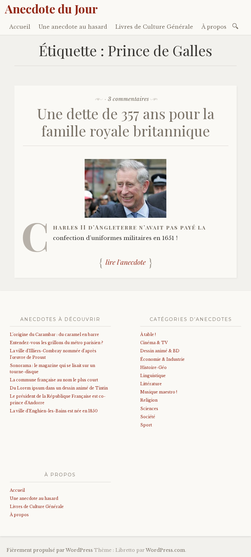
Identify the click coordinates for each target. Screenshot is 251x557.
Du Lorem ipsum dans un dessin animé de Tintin (59, 388)
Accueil (19, 27)
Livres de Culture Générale (154, 27)
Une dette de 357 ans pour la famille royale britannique (125, 121)
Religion (149, 400)
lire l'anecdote (126, 261)
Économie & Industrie (162, 359)
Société (147, 416)
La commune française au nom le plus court (54, 379)
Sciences (149, 408)
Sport (146, 424)
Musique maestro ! (158, 392)
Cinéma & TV (154, 342)
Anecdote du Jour (51, 8)
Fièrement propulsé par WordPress (50, 550)
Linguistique (153, 375)
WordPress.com (165, 550)
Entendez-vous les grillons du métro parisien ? (56, 342)
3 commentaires (128, 99)
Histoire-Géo (153, 367)
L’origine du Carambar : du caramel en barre (54, 334)
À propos (213, 27)
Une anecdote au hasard (73, 27)
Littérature (151, 383)
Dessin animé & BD (159, 350)
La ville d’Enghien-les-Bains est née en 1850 (54, 410)
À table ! (148, 334)
